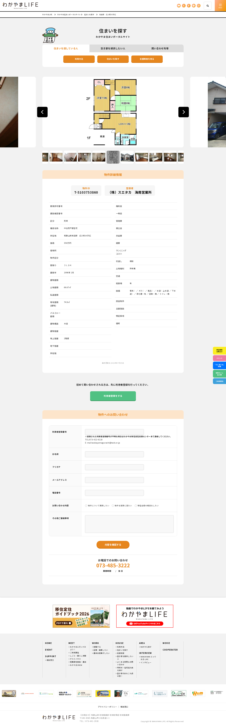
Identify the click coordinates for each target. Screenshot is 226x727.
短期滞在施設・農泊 (78, 662)
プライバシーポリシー (107, 706)
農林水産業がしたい (102, 653)
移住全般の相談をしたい (148, 505)
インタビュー (146, 662)
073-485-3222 (113, 565)
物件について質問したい (98, 505)
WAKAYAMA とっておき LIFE (148, 658)
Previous (42, 112)
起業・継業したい (101, 650)
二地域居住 (74, 652)
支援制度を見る (147, 58)
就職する (97, 647)
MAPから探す (146, 647)
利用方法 (79, 58)
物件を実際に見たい (123, 505)
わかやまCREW (76, 665)
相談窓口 (50, 660)
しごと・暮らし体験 (78, 655)
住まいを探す (113, 58)
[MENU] (220, 5)
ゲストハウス (75, 659)
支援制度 (120, 653)
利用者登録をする (113, 395)
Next (183, 112)
